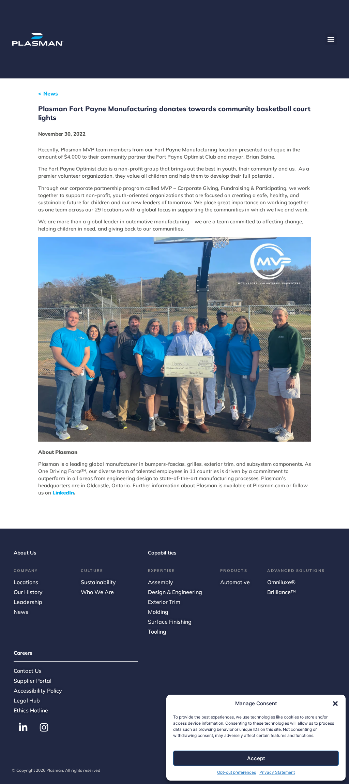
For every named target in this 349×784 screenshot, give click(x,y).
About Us (25, 552)
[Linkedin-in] (23, 727)
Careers (23, 653)
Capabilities (162, 552)
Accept (256, 758)
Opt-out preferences (236, 772)
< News (48, 93)
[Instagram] (44, 727)
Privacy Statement (277, 772)
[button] (335, 703)
